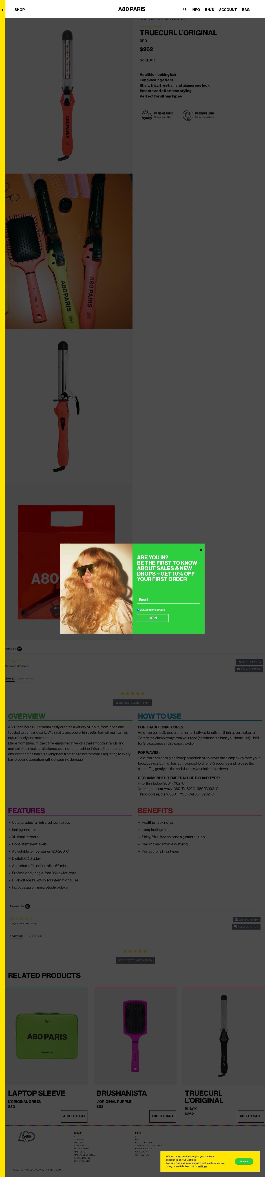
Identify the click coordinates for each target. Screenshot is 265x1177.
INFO (196, 10)
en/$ (209, 10)
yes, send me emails (152, 609)
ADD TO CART (74, 1116)
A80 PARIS (131, 9)
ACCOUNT (228, 10)
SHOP (19, 10)
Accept (244, 1161)
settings (202, 1166)
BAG (246, 10)
